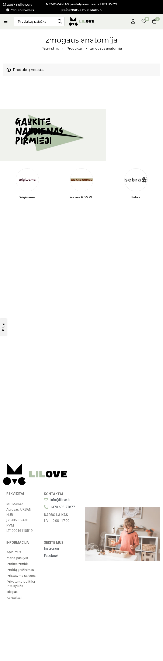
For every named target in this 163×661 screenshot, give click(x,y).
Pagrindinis (50, 48)
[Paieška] (60, 21)
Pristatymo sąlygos (21, 576)
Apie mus (14, 552)
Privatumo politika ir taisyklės (21, 584)
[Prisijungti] (133, 21)
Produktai (74, 48)
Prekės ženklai (18, 564)
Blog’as (12, 592)
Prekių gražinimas (20, 570)
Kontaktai (14, 598)
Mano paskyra (17, 558)
